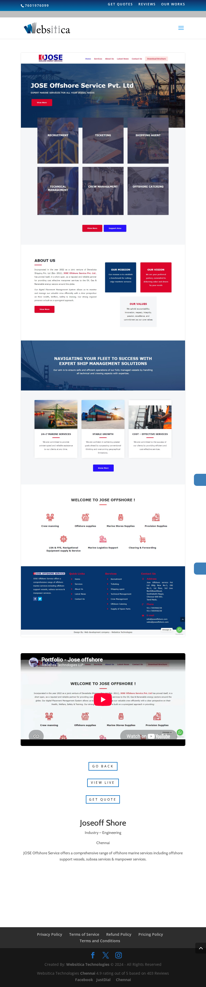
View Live (103, 782)
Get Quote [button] (103, 799)
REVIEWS (147, 4)
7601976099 (37, 5)
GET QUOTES (120, 4)
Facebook (84, 979)
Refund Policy (118, 934)
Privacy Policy (49, 934)
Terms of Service (84, 934)
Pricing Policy (150, 934)
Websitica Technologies (87, 964)
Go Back (103, 766)
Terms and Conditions (100, 940)
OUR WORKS (173, 4)
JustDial (104, 979)
